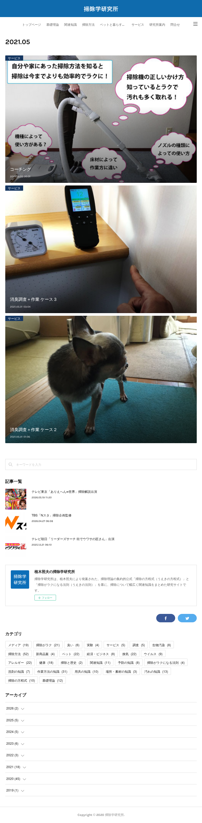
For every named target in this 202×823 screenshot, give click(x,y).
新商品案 (45, 653)
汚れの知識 (156, 671)
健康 (46, 662)
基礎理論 (52, 25)
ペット (70, 653)
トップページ (31, 25)
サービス (138, 25)
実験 (93, 645)
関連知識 (70, 25)
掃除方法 (88, 25)
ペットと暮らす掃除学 (114, 25)
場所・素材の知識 (121, 671)
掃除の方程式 (21, 680)
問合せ (175, 25)
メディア (18, 645)
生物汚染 (161, 645)
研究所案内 (157, 25)
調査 (139, 645)
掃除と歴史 (72, 662)
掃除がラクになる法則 (166, 662)
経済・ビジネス (101, 653)
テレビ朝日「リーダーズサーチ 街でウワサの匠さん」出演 (73, 538)
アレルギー (20, 662)
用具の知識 (86, 671)
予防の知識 (129, 662)
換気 (129, 653)
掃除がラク (48, 645)
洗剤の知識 (19, 671)
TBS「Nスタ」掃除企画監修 (52, 515)
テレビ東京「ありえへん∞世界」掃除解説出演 (64, 491)
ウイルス (153, 653)
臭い (73, 645)
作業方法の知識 (52, 671)
